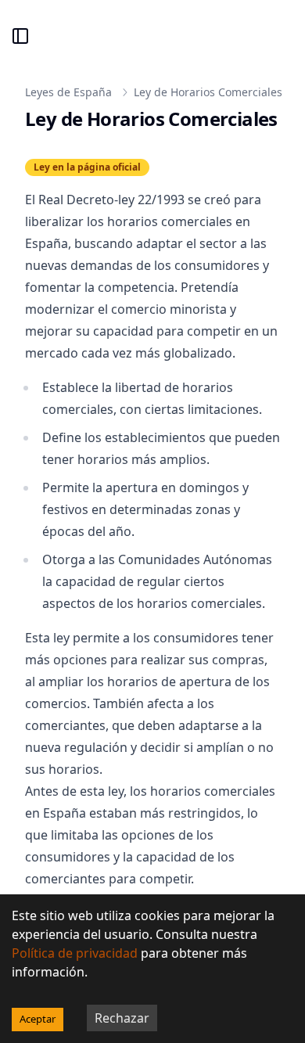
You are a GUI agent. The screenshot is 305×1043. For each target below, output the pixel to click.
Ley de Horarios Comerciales (208, 92)
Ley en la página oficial (87, 167)
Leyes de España (68, 92)
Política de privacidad (75, 953)
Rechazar (122, 1018)
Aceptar (38, 1019)
